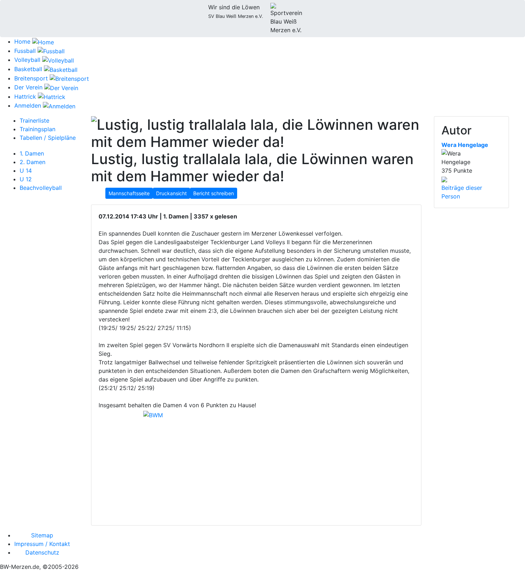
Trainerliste (34, 120)
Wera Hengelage (464, 144)
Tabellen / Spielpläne (48, 137)
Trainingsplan (37, 129)
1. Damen (32, 153)
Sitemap (42, 535)
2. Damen (32, 162)
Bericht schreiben (213, 193)
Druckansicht (171, 193)
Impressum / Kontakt (42, 543)
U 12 (26, 179)
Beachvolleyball (41, 187)
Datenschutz (42, 552)
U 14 (26, 170)
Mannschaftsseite (129, 193)
